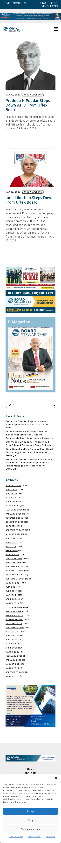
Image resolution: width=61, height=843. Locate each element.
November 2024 (15, 571)
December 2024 (14, 567)
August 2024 (13, 583)
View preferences (30, 829)
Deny (30, 820)
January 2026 (14, 514)
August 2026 (13, 485)
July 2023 (11, 636)
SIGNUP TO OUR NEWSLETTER (48, 4)
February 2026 (14, 510)
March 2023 (12, 652)
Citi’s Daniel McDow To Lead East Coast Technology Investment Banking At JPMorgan (29, 452)
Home (30, 769)
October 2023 (14, 623)
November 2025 (14, 522)
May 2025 (11, 546)
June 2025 (11, 542)
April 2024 (12, 599)
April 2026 (12, 502)
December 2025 (14, 518)
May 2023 (11, 644)
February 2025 (14, 558)
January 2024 (14, 611)
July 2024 (11, 587)
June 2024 (11, 591)
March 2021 (12, 668)
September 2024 (15, 579)
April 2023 (12, 648)
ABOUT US (19, 3)
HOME (6, 3)
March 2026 (12, 506)
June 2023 (11, 640)
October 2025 (14, 526)
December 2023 (14, 615)
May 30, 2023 (13, 95)
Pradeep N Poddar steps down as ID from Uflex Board (28, 105)
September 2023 (15, 627)
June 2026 (11, 493)
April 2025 (12, 550)
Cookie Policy (16, 837)
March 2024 (12, 603)
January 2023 (13, 660)
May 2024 (11, 595)
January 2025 (13, 562)
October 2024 (14, 575)
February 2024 (14, 607)
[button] (56, 778)
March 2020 (12, 676)
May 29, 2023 (13, 192)
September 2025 (15, 530)
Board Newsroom (32, 95)
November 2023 (14, 619)
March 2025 (12, 554)
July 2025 (11, 538)
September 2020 (15, 672)
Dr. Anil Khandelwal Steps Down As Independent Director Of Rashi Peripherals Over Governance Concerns (30, 434)
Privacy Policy (34, 837)
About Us (50, 837)
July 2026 (11, 489)
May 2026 (11, 498)
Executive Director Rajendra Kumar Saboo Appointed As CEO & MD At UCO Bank (29, 424)
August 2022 (13, 664)
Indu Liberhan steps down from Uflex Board (30, 199)
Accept (30, 811)
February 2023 (14, 656)
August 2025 (13, 534)
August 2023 (13, 631)
